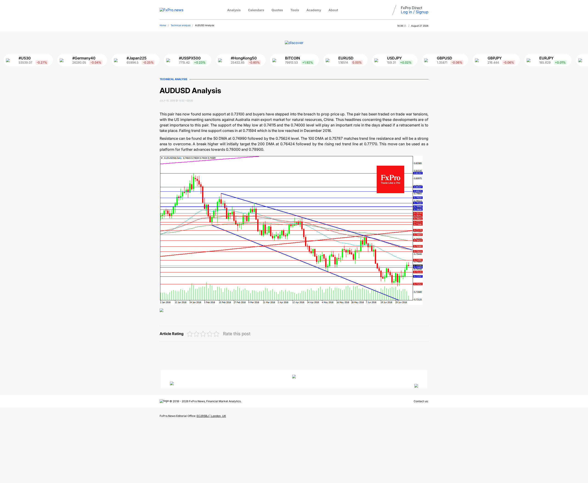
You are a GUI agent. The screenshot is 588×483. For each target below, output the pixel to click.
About (333, 10)
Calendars (256, 10)
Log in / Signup (414, 12)
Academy (313, 10)
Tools (294, 10)
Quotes (277, 10)
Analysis (234, 10)
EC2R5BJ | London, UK (211, 416)
